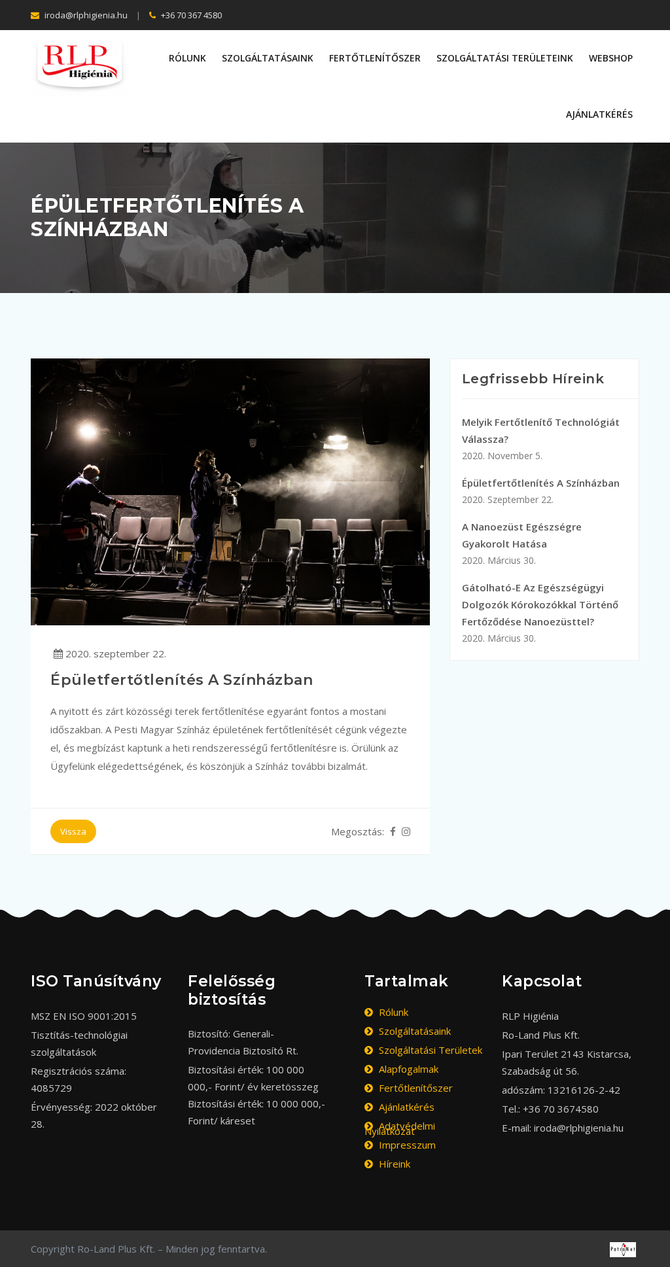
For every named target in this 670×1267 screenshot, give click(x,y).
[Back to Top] (655, 1241)
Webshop (611, 58)
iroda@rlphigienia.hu (85, 15)
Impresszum (406, 1144)
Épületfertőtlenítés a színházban (541, 491)
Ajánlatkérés (599, 114)
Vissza (73, 831)
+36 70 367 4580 (190, 15)
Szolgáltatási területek (429, 1049)
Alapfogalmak (407, 1068)
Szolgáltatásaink (267, 58)
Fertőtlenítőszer (375, 58)
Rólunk (187, 58)
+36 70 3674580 (561, 1108)
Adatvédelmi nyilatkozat (399, 1128)
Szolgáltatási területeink (504, 58)
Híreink (393, 1163)
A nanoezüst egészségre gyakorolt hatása (522, 543)
